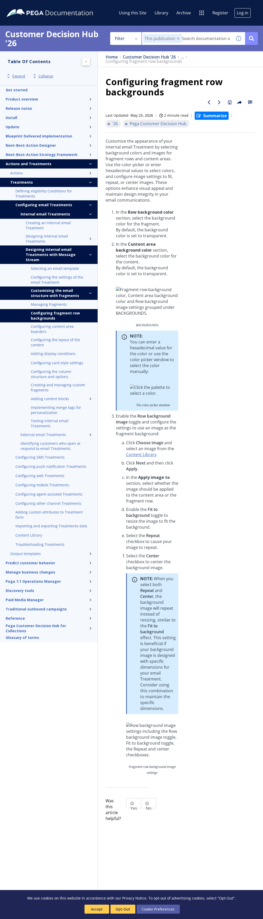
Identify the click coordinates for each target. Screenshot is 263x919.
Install (11, 117)
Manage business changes (30, 572)
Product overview (22, 99)
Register (220, 13)
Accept (97, 909)
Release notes (19, 108)
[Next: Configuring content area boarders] (219, 102)
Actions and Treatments (28, 163)
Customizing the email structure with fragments (55, 293)
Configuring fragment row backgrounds (55, 316)
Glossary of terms (22, 637)
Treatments (21, 182)
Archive (183, 13)
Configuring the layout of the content (55, 342)
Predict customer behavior (30, 562)
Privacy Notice (134, 898)
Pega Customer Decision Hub (158, 123)
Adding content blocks (50, 398)
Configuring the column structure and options (51, 374)
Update (12, 126)
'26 (115, 123)
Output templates (25, 553)
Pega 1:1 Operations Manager (33, 581)
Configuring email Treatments (43, 204)
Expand (18, 76)
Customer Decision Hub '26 (149, 57)
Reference (15, 618)
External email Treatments (43, 434)
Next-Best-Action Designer (31, 145)
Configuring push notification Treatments (50, 466)
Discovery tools (20, 590)
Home (112, 57)
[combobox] (187, 38)
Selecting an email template (55, 268)
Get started (16, 89)
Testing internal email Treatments (50, 423)
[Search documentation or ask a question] (251, 38)
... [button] (182, 57)
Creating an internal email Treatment (48, 225)
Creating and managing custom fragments (58, 387)
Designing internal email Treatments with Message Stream (51, 254)
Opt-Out (123, 909)
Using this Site (132, 13)
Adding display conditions (53, 353)
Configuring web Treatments (39, 475)
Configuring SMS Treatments (40, 457)
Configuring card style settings (57, 362)
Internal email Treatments (45, 214)
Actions (16, 173)
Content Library (28, 535)
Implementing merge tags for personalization (56, 410)
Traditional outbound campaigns (36, 609)
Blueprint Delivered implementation (39, 136)
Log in (242, 13)
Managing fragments (49, 304)
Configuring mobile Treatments (42, 484)
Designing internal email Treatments (47, 239)
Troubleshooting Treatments (39, 544)
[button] (178, 39)
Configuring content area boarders (52, 329)
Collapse (46, 76)
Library (161, 13)
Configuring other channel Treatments (48, 503)
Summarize (215, 115)
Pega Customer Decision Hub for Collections (36, 628)
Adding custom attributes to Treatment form (49, 515)
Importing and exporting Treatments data (51, 525)
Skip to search (62, 6)
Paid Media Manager (25, 599)
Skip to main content (23, 6)
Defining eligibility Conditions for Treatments (43, 194)
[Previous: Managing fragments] (209, 102)
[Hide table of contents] (86, 61)
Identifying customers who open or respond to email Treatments (51, 446)
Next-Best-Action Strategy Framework (42, 154)
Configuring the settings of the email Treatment (57, 280)
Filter (120, 38)
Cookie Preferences (158, 909)
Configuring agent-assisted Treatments (48, 494)
